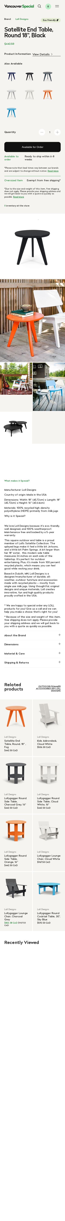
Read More (53, 171)
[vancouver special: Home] (19, 6)
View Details (41, 54)
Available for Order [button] (32, 147)
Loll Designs (22, 19)
